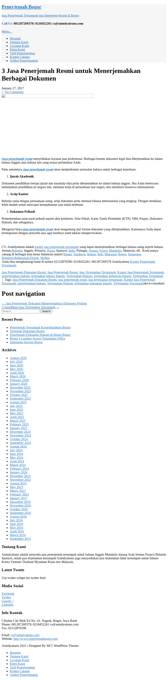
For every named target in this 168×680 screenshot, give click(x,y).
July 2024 (16, 450)
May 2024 (16, 457)
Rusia (50, 250)
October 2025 (19, 395)
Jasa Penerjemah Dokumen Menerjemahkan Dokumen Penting (44, 303)
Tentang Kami (19, 42)
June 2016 (16, 524)
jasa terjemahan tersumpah (105, 279)
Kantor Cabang (20, 57)
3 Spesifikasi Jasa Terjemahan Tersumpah (30, 307)
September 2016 (20, 513)
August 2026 (18, 358)
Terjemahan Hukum (79, 276)
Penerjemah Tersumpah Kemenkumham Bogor (40, 327)
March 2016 (18, 535)
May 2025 (16, 413)
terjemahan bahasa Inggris (48, 276)
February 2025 (19, 424)
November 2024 (20, 435)
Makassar (110, 254)
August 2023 (18, 483)
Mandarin (115, 250)
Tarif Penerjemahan (22, 53)
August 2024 (18, 446)
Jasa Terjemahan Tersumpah (97, 272)
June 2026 (16, 365)
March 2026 (18, 376)
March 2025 (18, 420)
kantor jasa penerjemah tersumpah (57, 247)
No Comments (14, 92)
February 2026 (19, 380)
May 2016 (16, 527)
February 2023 (19, 494)
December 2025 (20, 387)
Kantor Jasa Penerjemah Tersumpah (140, 272)
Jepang (93, 250)
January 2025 (18, 428)
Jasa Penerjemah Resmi (62, 272)
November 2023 (20, 479)
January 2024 (18, 472)
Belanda (17, 250)
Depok (34, 258)
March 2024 (18, 465)
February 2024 (19, 468)
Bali (100, 254)
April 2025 (17, 417)
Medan (44, 258)
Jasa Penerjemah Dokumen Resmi (24, 272)
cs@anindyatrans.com (25, 635)
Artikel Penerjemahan (24, 60)
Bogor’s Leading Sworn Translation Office (37, 338)
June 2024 (16, 454)
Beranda (15, 38)
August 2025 (18, 402)
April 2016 (17, 531)
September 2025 (20, 398)
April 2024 (17, 461)
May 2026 (16, 369)
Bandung (8, 258)
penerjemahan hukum (16, 276)
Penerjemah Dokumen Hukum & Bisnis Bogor (40, 335)
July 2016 (16, 520)
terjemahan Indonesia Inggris (112, 276)
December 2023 (20, 476)
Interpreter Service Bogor (26, 342)
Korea (103, 250)
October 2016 (19, 509)
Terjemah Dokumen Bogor (27, 331)
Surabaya (79, 254)
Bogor (122, 254)
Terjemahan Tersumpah (148, 276)
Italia (71, 250)
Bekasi (91, 254)
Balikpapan (21, 258)
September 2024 (20, 443)
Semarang (134, 254)
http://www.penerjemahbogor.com (36, 638)
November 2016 (20, 505)
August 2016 (18, 516)
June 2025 (16, 409)
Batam (67, 254)
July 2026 (16, 361)
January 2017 (18, 498)
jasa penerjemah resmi (72, 279)
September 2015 (20, 538)
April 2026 (17, 372)
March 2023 (18, 490)
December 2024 (20, 431)
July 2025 (16, 406)
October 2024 (19, 439)
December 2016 (20, 502)
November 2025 (20, 391)
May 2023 (16, 487)
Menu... (7, 31)
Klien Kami (17, 49)
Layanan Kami (19, 46)
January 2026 (18, 383)
